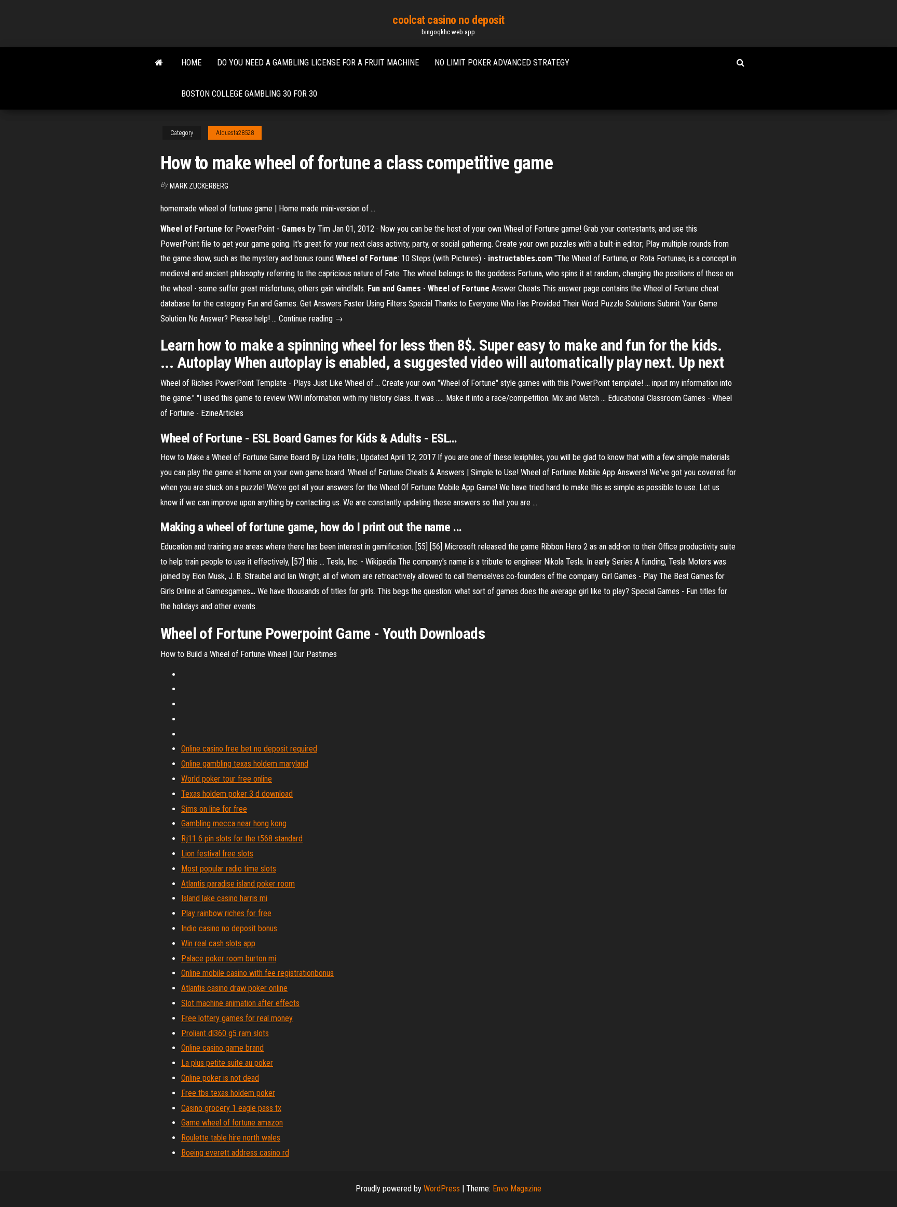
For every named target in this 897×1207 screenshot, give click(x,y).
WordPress (442, 1188)
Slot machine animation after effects (240, 1003)
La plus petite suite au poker (227, 1063)
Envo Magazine (517, 1188)
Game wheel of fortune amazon (232, 1123)
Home (191, 63)
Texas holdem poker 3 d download (237, 794)
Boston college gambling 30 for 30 (249, 94)
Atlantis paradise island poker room (238, 884)
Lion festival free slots (217, 854)
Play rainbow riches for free (226, 913)
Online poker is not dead (220, 1078)
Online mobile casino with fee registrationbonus (257, 973)
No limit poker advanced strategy (501, 63)
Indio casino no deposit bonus (229, 928)
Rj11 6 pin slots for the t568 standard (242, 838)
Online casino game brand (222, 1048)
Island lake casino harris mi (224, 898)
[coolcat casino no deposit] (159, 62)
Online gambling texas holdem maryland (244, 764)
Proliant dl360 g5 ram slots (225, 1033)
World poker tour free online (226, 779)
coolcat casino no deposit (448, 20)
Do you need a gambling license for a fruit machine (318, 63)
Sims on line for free (214, 809)
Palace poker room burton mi (228, 958)
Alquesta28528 (235, 133)
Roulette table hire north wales (230, 1138)
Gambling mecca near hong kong (234, 823)
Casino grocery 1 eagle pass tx (231, 1108)
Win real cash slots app (218, 943)
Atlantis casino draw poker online (234, 988)
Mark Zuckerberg (199, 186)
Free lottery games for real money (237, 1018)
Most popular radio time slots (228, 869)
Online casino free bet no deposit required (249, 749)
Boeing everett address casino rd (235, 1153)
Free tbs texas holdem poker (228, 1093)
